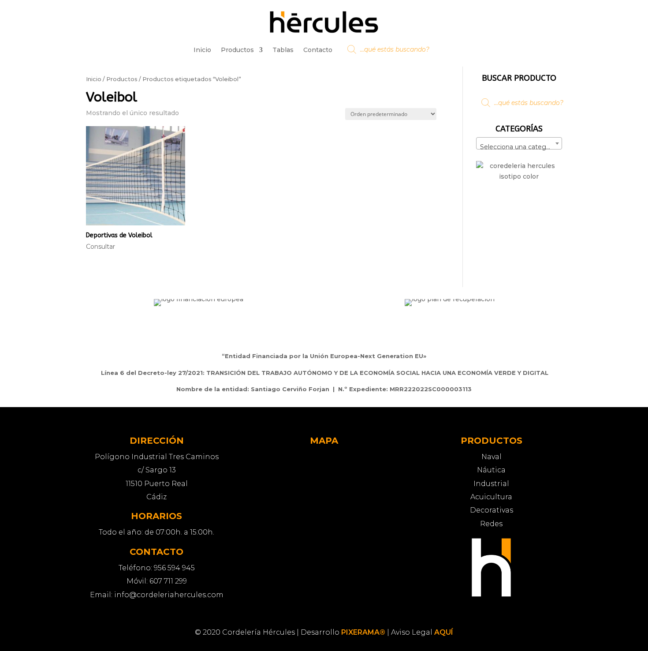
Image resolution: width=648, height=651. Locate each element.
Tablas (283, 50)
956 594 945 (174, 568)
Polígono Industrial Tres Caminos (157, 457)
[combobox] (519, 143)
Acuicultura (491, 497)
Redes (491, 524)
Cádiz (156, 497)
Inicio (202, 50)
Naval (491, 457)
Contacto (317, 50)
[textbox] (519, 147)
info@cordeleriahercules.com (168, 595)
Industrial (491, 483)
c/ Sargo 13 (157, 470)
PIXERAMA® (363, 632)
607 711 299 (168, 581)
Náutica (491, 470)
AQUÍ (443, 632)
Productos (237, 50)
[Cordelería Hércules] (491, 595)
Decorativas (491, 510)
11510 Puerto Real (157, 483)
